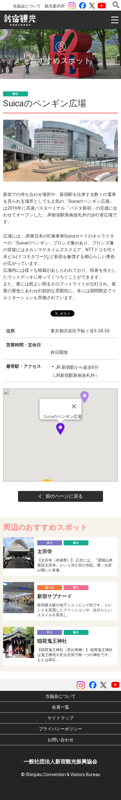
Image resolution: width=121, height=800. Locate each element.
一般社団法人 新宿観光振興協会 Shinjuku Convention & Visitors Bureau (20, 20)
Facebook (82, 5)
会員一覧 (60, 707)
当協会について (27, 6)
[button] (60, 428)
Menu (114, 20)
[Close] (74, 406)
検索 (116, 5)
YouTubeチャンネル (102, 5)
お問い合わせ (60, 739)
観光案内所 (55, 6)
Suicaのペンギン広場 (62, 416)
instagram (72, 5)
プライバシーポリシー (60, 728)
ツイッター (92, 5)
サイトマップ (60, 717)
